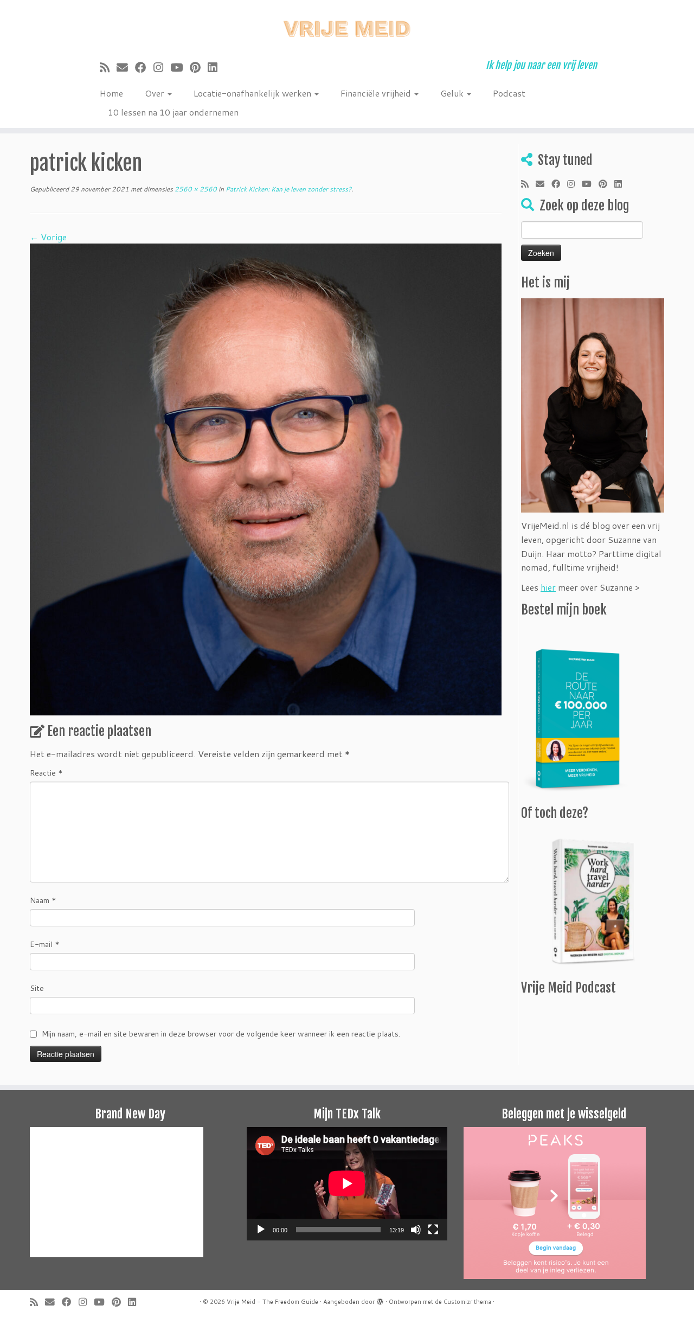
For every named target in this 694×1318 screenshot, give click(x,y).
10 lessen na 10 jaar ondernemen (173, 112)
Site (37, 988)
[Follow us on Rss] (108, 67)
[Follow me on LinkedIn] (216, 67)
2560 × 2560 (195, 189)
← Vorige (48, 237)
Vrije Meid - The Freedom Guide (272, 1301)
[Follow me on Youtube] (180, 67)
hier (548, 587)
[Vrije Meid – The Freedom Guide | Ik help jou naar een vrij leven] (347, 25)
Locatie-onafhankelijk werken (253, 93)
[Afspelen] (260, 1229)
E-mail (45, 944)
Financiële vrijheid (376, 93)
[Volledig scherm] (433, 1229)
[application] (347, 1183)
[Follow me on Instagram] (161, 67)
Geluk (453, 93)
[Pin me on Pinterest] (199, 67)
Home (111, 93)
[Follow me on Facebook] (144, 67)
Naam (43, 900)
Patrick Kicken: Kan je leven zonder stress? (287, 189)
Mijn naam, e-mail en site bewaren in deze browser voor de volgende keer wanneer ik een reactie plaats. (221, 1033)
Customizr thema (467, 1301)
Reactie (46, 772)
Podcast (509, 93)
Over (155, 93)
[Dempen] (415, 1229)
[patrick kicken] (266, 478)
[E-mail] (126, 67)
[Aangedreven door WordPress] (380, 1299)
